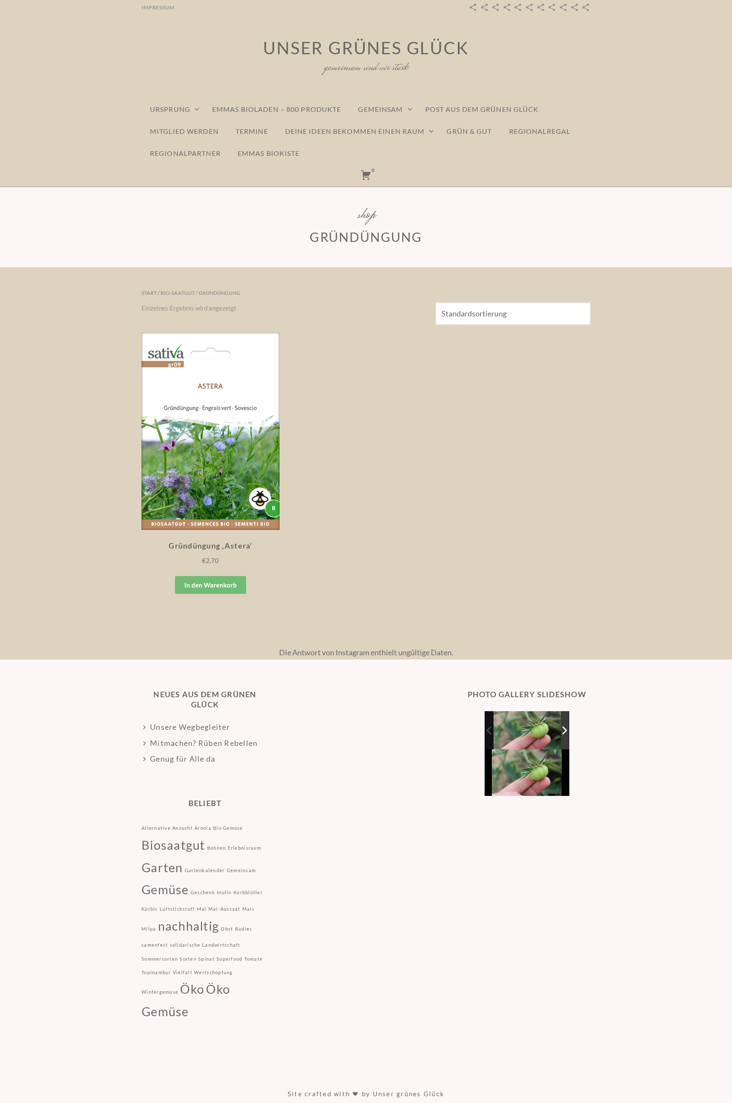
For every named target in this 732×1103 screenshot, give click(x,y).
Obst (227, 928)
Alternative (156, 828)
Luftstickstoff (177, 909)
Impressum (158, 7)
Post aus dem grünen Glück (482, 109)
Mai (202, 909)
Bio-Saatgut (178, 293)
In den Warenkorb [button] (210, 585)
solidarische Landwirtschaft (205, 945)
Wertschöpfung (213, 972)
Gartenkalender (205, 870)
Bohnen (216, 848)
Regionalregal (540, 131)
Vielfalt (182, 972)
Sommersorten (159, 959)
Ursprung (170, 109)
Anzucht (182, 828)
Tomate (253, 959)
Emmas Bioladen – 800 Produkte (276, 109)
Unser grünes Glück (366, 48)
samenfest (154, 945)
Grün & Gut (469, 131)
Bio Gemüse (228, 828)
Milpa (148, 928)
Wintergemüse (159, 992)
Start (149, 293)
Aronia (202, 828)
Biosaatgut (173, 844)
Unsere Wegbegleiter (190, 727)
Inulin (224, 892)
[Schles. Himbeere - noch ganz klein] (528, 730)
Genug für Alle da (182, 758)
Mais (248, 909)
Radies (243, 928)
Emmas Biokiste (269, 153)
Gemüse (165, 889)
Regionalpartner (185, 153)
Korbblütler (248, 892)
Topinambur (156, 972)
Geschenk (203, 892)
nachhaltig (188, 925)
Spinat (206, 959)
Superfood (229, 959)
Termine (252, 131)
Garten (162, 867)
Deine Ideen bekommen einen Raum (355, 131)
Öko (192, 988)
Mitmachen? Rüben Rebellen (204, 743)
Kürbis (149, 909)
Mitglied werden (184, 131)
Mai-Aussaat (224, 909)
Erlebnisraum (244, 848)
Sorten (188, 959)
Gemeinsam (380, 109)
